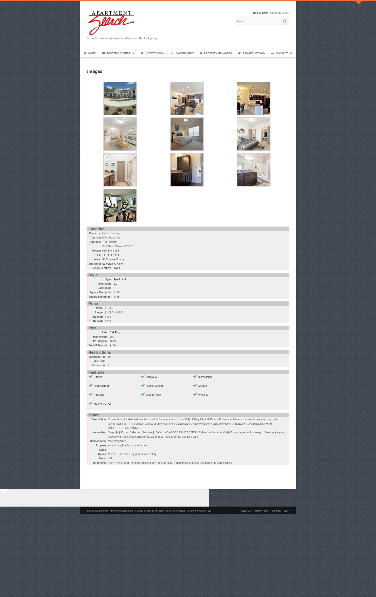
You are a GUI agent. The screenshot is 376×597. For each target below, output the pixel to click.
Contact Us (284, 53)
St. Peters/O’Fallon (113, 263)
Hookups (99, 394)
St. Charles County (113, 259)
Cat (112, 332)
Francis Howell (111, 268)
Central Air (152, 377)
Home (92, 53)
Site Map (276, 510)
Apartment (120, 279)
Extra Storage (102, 385)
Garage (202, 385)
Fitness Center (154, 385)
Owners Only (185, 53)
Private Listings (254, 53)
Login (286, 510)
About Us (246, 510)
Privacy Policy (261, 510)
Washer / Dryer (102, 403)
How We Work (155, 53)
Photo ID (203, 394)
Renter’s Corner (118, 53)
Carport (98, 377)
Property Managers (218, 53)
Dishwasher (205, 377)
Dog (117, 332)
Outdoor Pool (153, 394)
